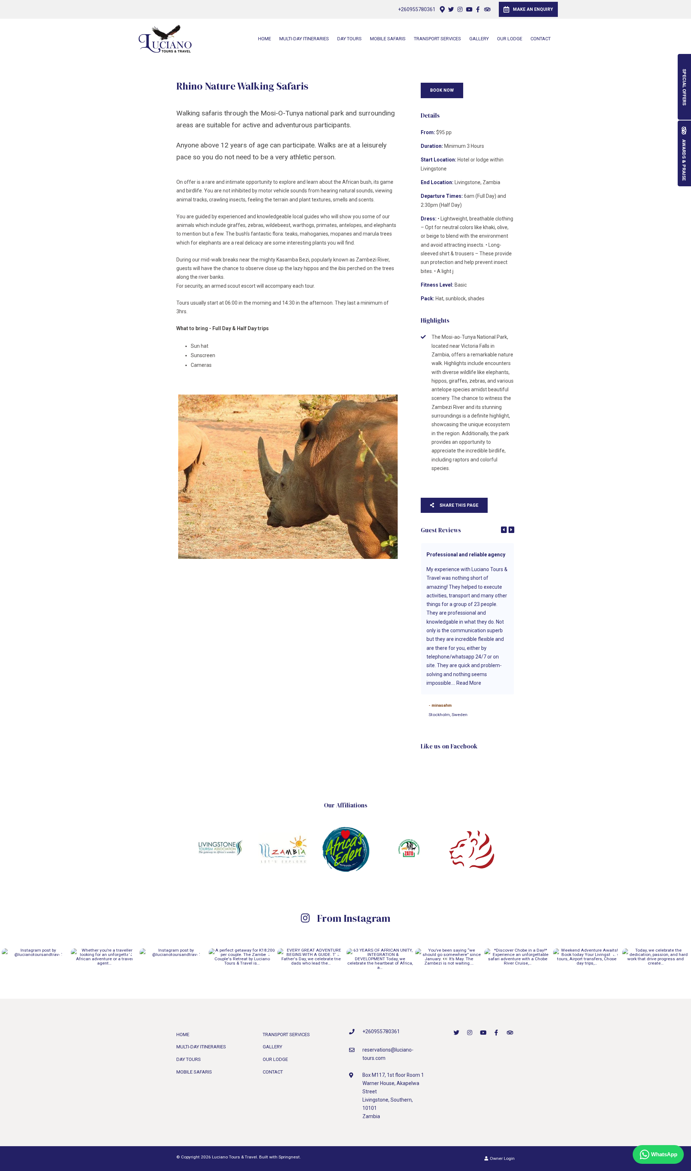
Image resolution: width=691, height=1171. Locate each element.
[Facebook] (478, 9)
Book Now (442, 90)
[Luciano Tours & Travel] (165, 38)
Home (264, 38)
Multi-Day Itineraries (304, 38)
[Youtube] (469, 9)
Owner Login (502, 1158)
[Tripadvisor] (487, 9)
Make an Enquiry (533, 9)
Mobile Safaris (388, 38)
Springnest (289, 1156)
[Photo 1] (288, 477)
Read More (468, 683)
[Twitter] (451, 9)
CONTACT (540, 38)
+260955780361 (416, 9)
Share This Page (458, 505)
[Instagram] (460, 9)
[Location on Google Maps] (442, 9)
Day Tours (349, 38)
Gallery (479, 38)
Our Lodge (509, 38)
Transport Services (437, 38)
